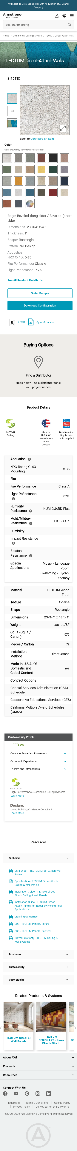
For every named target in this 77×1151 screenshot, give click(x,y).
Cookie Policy (62, 1103)
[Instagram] (38, 1093)
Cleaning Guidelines (26, 916)
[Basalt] (18, 158)
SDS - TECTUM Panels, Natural (32, 924)
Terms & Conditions (37, 1103)
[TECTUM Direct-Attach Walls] (12, 98)
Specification (45, 322)
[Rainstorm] (30, 192)
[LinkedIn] (48, 1093)
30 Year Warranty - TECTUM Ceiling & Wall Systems (36, 940)
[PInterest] (27, 1093)
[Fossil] (18, 169)
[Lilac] (64, 169)
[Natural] (41, 181)
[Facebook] (5, 1093)
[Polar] (18, 192)
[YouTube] (16, 1093)
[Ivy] (53, 169)
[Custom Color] (30, 203)
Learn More (17, 796)
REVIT (21, 322)
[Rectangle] (12, 111)
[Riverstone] (41, 192)
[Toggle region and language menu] (64, 15)
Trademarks (13, 1103)
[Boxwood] (30, 158)
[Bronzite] (41, 158)
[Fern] (7, 169)
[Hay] (30, 169)
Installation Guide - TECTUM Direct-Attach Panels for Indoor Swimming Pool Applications (38, 905)
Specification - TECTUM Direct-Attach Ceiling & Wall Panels (36, 883)
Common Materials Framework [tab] (28, 753)
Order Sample (40, 293)
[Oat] (53, 181)
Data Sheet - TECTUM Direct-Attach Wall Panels (38, 872)
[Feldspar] (64, 158)
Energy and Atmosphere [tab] (25, 768)
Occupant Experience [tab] (23, 761)
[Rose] (53, 192)
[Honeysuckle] (41, 169)
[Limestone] (7, 181)
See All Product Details (23, 280)
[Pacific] (7, 192)
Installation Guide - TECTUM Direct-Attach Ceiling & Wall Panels (35, 893)
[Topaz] (7, 203)
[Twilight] (18, 203)
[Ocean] (64, 181)
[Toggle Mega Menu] (72, 15)
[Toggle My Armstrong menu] (57, 15)
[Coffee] (53, 158)
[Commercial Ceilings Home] (12, 15)
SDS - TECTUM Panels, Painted (32, 931)
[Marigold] (18, 181)
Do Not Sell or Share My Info (52, 1107)
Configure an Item (42, 139)
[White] (7, 158)
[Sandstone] (64, 192)
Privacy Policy (21, 1107)
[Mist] (30, 181)
